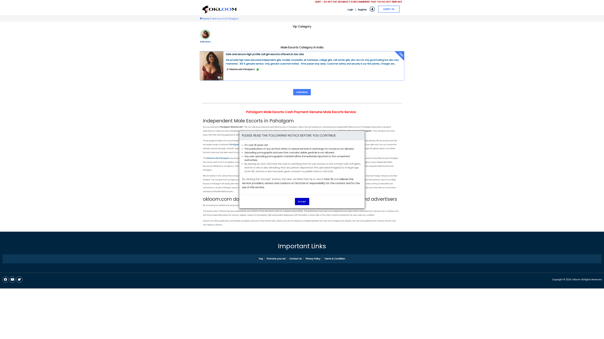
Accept (302, 201)
